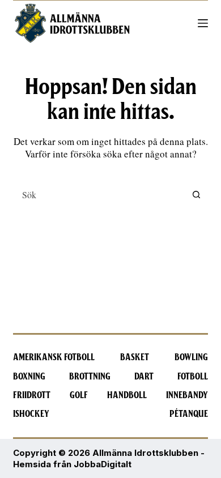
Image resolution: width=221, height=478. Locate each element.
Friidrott (31, 395)
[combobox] (99, 194)
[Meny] (203, 23)
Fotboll (192, 377)
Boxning (29, 377)
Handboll (127, 395)
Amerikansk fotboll (54, 357)
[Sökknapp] (196, 194)
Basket (134, 357)
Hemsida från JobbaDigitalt (72, 464)
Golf (79, 395)
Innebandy (187, 395)
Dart (144, 377)
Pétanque (188, 414)
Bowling (191, 357)
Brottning (89, 377)
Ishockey (31, 414)
